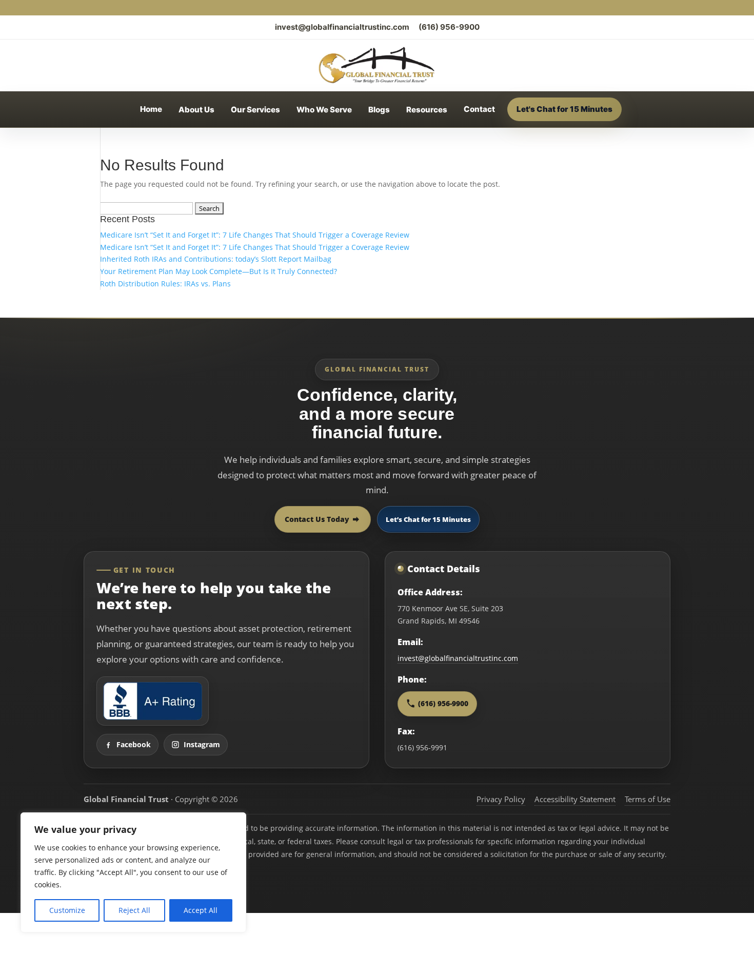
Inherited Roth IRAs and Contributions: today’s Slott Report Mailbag (215, 259)
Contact (479, 109)
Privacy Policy (501, 799)
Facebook (133, 744)
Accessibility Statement (575, 799)
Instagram (202, 744)
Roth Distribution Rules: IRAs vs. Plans (165, 283)
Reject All (134, 910)
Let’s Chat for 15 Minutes (428, 519)
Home (151, 109)
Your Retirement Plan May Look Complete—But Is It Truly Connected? (218, 271)
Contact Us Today (317, 519)
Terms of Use (647, 799)
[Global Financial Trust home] (376, 65)
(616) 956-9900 (449, 27)
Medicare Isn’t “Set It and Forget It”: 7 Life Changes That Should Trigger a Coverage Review (254, 235)
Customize (67, 910)
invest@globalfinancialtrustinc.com (342, 27)
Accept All (200, 910)
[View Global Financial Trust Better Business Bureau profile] (152, 701)
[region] (133, 872)
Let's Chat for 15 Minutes (564, 109)
